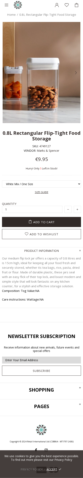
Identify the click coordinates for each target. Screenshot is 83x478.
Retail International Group (18, 5)
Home (11, 14)
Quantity (9, 203)
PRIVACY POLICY (32, 469)
